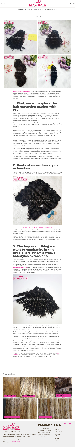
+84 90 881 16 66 (15, 442)
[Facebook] (65, 423)
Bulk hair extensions (43, 428)
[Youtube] (70, 423)
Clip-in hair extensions (44, 432)
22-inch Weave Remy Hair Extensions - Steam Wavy (37, 227)
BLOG (55, 9)
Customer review (48, 9)
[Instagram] (67, 423)
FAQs (41, 9)
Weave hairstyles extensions (21, 91)
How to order (41, 436)
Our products (35, 9)
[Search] (4, 3)
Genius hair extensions (44, 434)
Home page (21, 9)
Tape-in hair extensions (44, 430)
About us (27, 9)
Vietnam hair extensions (20, 267)
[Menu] (1, 3)
